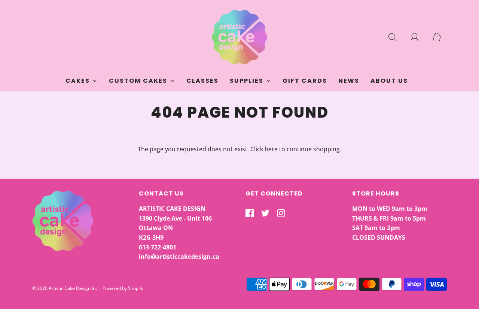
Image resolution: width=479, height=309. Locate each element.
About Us (389, 80)
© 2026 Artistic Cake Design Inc (65, 288)
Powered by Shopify (123, 288)
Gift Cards (305, 80)
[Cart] (441, 37)
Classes (202, 80)
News (348, 80)
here (271, 149)
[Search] (396, 37)
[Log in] (419, 37)
